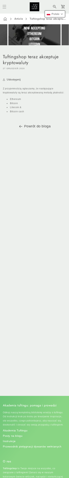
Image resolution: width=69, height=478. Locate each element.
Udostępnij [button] (14, 79)
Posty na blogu (12, 435)
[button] (4, 6)
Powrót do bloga (37, 126)
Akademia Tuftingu (15, 430)
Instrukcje (9, 441)
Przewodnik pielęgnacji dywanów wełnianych (32, 446)
